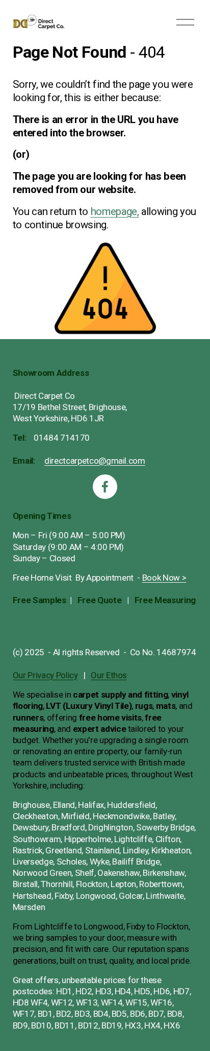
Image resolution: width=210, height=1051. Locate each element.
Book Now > (164, 577)
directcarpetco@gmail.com (94, 461)
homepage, (115, 211)
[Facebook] (105, 486)
